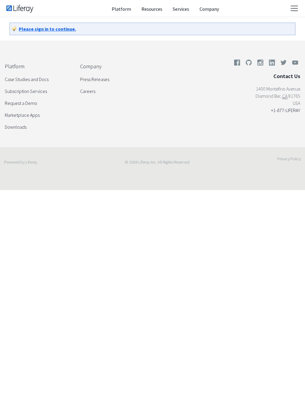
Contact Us (286, 76)
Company (209, 9)
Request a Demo (21, 103)
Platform (121, 9)
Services (181, 9)
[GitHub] (248, 63)
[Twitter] (283, 63)
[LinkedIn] (272, 63)
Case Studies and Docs (27, 79)
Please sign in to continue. (47, 29)
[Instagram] (260, 63)
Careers (87, 91)
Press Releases (94, 79)
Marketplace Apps (22, 115)
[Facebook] (237, 63)
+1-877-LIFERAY (285, 110)
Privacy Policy (289, 158)
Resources (151, 9)
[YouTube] (294, 63)
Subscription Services (26, 91)
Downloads (16, 127)
